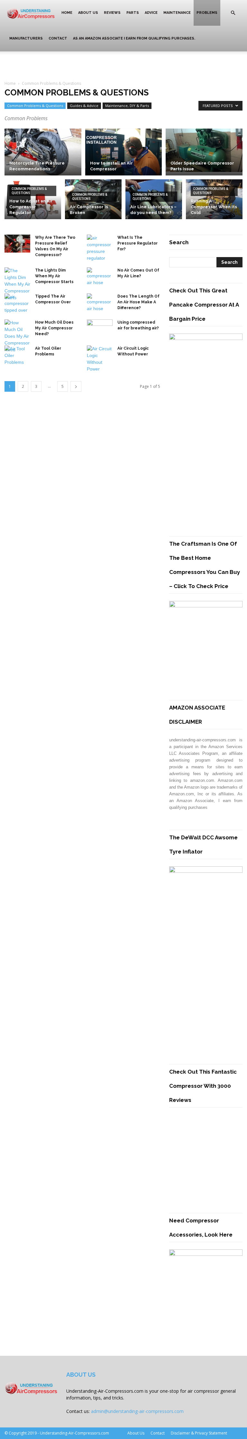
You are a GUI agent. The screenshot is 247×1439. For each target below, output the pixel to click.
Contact (58, 38)
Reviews (112, 13)
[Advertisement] (123, 65)
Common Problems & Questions (35, 105)
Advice (151, 13)
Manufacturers (26, 38)
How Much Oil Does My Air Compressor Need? (54, 328)
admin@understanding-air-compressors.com (137, 1411)
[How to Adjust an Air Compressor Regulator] (33, 200)
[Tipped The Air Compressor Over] (17, 303)
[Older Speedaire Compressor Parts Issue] (204, 150)
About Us (88, 13)
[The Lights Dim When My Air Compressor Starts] (17, 284)
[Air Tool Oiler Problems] (17, 355)
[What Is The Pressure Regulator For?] (100, 248)
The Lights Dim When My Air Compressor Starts (54, 276)
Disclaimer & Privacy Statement (199, 1433)
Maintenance (177, 13)
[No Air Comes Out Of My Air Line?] (100, 276)
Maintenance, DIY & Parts (127, 105)
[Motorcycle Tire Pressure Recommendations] (43, 152)
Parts (132, 13)
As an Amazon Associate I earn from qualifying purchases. (134, 38)
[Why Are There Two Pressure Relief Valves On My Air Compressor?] (17, 244)
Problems (207, 13)
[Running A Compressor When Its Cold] (214, 200)
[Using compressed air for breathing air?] (100, 327)
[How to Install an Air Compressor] (123, 152)
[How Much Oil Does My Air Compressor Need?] (17, 336)
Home (66, 13)
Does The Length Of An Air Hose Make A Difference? (138, 302)
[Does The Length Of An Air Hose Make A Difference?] (100, 302)
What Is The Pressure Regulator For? (137, 243)
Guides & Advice (84, 105)
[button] (233, 13)
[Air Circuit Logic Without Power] (100, 358)
